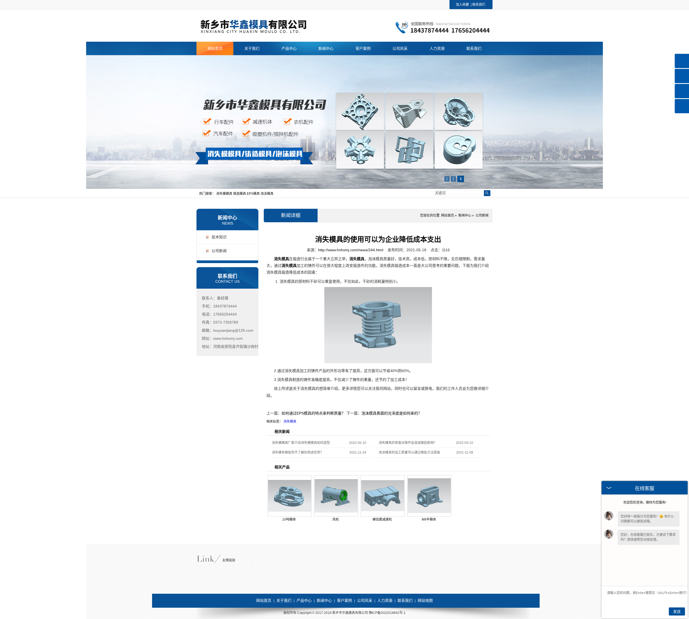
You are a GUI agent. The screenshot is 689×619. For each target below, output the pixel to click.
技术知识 (219, 237)
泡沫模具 (267, 194)
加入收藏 (462, 4)
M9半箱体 (429, 519)
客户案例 (344, 600)
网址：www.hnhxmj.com (222, 338)
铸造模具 (240, 194)
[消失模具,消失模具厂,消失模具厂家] (264, 32)
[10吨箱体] (290, 496)
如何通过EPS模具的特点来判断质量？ (313, 413)
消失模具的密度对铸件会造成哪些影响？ (408, 443)
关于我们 (283, 600)
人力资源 (384, 600)
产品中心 (304, 600)
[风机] (336, 496)
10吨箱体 (289, 519)
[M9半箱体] (429, 496)
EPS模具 (254, 194)
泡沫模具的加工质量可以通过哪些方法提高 (409, 452)
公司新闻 (219, 251)
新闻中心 (227, 218)
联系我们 (478, 4)
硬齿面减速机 (382, 519)
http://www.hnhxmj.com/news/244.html (350, 250)
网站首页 (447, 215)
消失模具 (289, 421)
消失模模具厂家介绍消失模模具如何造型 (301, 443)
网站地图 (425, 600)
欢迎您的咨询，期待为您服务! (644, 502)
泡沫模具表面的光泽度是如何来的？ (391, 413)
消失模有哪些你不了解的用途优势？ (298, 452)
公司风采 (364, 600)
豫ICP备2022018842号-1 (387, 613)
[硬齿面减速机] (383, 496)
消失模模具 (224, 194)
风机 (335, 519)
